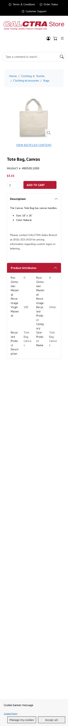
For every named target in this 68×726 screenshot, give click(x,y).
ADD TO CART (36, 185)
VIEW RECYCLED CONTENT (34, 145)
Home (13, 76)
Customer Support (36, 11)
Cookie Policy (11, 713)
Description (18, 199)
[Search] (61, 56)
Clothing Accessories (26, 80)
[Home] (34, 25)
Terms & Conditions (24, 4)
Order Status (51, 4)
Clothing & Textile (33, 76)
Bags (46, 80)
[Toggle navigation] (62, 38)
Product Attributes (23, 268)
